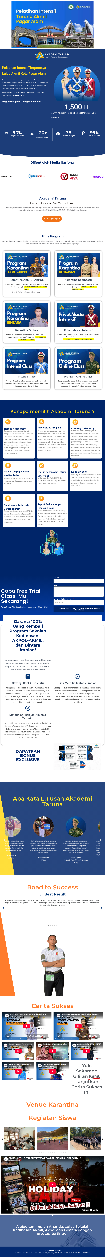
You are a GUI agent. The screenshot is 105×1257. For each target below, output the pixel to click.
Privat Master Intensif (78, 330)
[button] (4, 840)
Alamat (58, 585)
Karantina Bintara (26, 330)
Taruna (15, 80)
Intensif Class (27, 376)
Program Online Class (78, 376)
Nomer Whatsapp (63, 599)
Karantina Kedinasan (78, 279)
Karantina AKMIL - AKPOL (27, 279)
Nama (57, 578)
